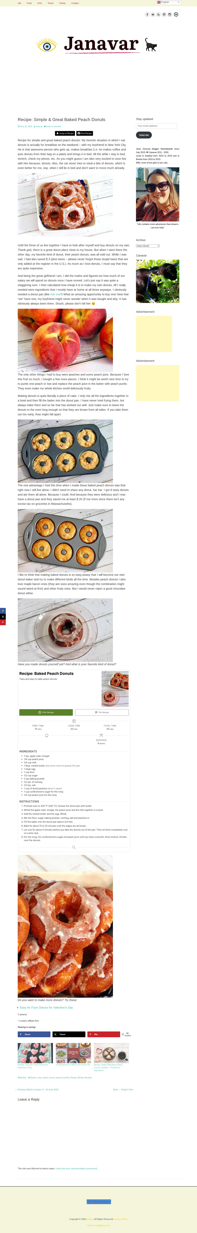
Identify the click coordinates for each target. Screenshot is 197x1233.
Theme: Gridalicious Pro (98, 1225)
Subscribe (144, 135)
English (165, 2)
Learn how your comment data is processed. (76, 1168)
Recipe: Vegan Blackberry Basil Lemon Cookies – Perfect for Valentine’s (108, 1067)
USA (39, 3)
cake (40, 1077)
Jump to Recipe (66, 133)
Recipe (73, 1077)
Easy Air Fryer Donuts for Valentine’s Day (46, 1007)
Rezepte (88, 1077)
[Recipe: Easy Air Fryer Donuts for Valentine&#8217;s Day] (35, 1053)
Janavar (39, 126)
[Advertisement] (98, 89)
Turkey (62, 3)
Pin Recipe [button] (103, 712)
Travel (50, 3)
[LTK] (175, 17)
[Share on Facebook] (3, 611)
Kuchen (66, 1077)
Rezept (81, 1077)
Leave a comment (53, 126)
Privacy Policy (121, 1219)
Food (29, 3)
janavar (59, 1077)
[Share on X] (3, 616)
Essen (52, 1077)
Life (19, 3)
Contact (75, 3)
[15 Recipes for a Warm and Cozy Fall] (73, 1053)
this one (55, 294)
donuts (45, 1077)
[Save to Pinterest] (3, 622)
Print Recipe (86, 133)
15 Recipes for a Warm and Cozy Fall (73, 1064)
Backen (23, 1077)
